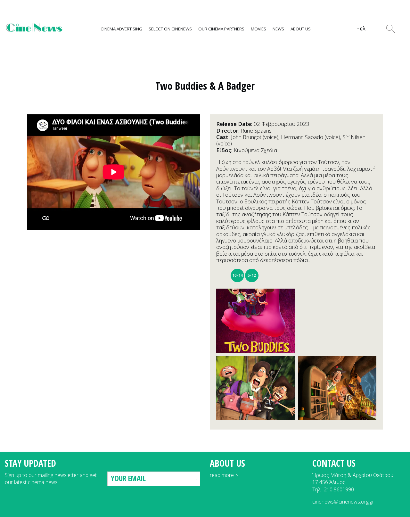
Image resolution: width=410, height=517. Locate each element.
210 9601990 (339, 489)
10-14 (237, 275)
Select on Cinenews (170, 29)
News (278, 29)
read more (222, 475)
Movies (258, 29)
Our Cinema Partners (221, 29)
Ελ (362, 28)
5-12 (252, 275)
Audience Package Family (223, 275)
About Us (301, 29)
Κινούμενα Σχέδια (255, 150)
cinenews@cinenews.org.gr (343, 501)
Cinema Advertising (121, 29)
